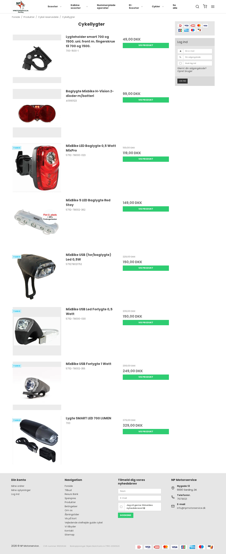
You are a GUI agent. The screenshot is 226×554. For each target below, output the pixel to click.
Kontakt (69, 530)
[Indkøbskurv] (205, 6)
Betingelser (71, 506)
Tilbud (68, 490)
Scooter (53, 6)
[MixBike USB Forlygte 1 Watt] (37, 387)
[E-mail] (139, 498)
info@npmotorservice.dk (191, 508)
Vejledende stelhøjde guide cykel (84, 522)
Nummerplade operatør (106, 6)
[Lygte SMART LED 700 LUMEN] (37, 441)
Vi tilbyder (70, 526)
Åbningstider (72, 514)
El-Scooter (134, 6)
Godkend (125, 515)
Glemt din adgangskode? (191, 68)
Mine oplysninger (21, 490)
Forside (69, 486)
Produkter (70, 502)
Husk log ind (190, 63)
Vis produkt (145, 45)
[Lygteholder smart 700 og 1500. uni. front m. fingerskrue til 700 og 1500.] (37, 60)
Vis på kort (71, 518)
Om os (68, 510)
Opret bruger (184, 71)
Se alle (175, 6)
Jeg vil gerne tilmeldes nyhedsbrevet (140, 507)
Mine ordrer (17, 486)
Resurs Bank (71, 494)
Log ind (182, 81)
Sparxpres (70, 498)
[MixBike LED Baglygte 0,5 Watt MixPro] (37, 169)
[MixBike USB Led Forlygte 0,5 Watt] (37, 332)
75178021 (182, 499)
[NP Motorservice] (20, 6)
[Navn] (139, 491)
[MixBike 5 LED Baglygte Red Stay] (37, 223)
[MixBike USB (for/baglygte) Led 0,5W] (37, 278)
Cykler (156, 6)
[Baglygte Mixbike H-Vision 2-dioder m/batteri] (37, 114)
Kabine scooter (76, 6)
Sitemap (69, 534)
